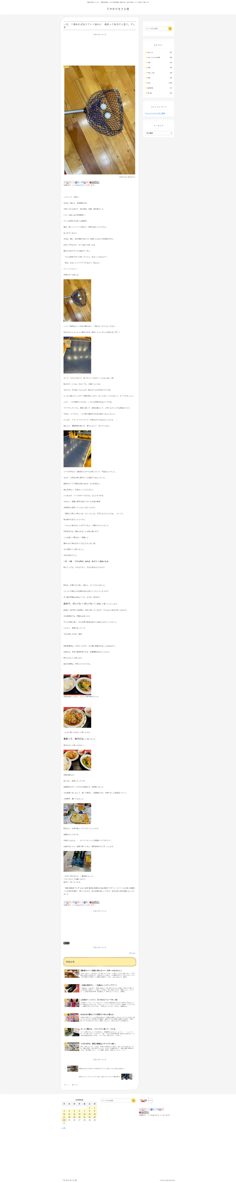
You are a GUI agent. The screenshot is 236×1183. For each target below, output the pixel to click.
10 (64, 1114)
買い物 (67, 943)
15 (90, 1114)
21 (84, 1117)
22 (90, 1117)
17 (64, 1117)
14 (84, 1114)
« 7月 (64, 1128)
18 (69, 1117)
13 (79, 1114)
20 (79, 1117)
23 (95, 1117)
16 (95, 1114)
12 (74, 1114)
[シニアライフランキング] (94, 182)
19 (74, 1117)
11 (69, 1114)
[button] (170, 28)
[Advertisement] (100, 49)
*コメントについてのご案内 (155, 113)
